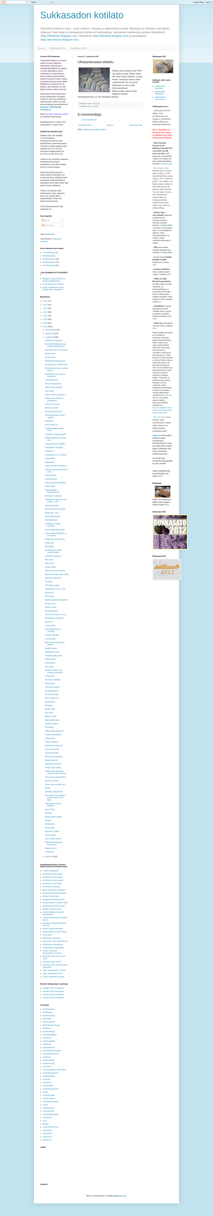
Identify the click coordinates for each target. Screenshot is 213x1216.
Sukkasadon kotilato (81, 15)
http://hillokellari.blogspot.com (58, 35)
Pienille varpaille (52, 635)
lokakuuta (49, 333)
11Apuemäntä (48, 1063)
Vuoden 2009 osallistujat (53, 994)
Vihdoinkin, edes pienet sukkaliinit (55, 375)
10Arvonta (47, 1038)
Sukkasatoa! (50, 663)
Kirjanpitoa (49, 546)
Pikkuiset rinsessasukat (55, 571)
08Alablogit (47, 256)
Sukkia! (48, 820)
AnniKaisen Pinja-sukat (52, 877)
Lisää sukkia (50, 625)
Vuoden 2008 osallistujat (53, 991)
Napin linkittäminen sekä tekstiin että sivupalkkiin (53, 288)
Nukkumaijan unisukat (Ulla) (55, 932)
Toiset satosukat (51, 753)
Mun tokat (49, 560)
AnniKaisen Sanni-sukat (53, 880)
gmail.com (168, 395)
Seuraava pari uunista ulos (56, 350)
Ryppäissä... (50, 462)
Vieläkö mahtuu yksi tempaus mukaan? (54, 671)
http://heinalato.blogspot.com (110, 35)
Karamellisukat (51, 611)
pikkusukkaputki (51, 505)
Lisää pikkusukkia (52, 516)
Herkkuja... (49, 705)
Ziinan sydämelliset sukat (53, 977)
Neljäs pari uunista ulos (55, 539)
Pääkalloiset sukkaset (54, 618)
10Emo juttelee (49, 1041)
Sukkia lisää (50, 738)
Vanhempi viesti (135, 125)
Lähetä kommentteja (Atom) (94, 129)
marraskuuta (50, 330)
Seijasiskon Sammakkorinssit (55, 941)
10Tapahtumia (49, 1047)
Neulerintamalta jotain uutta (56, 574)
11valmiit (46, 1079)
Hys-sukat (49, 667)
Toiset (47, 788)
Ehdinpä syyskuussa (53, 340)
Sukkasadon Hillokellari (160, 92)
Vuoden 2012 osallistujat (53, 998)
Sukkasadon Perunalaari (160, 98)
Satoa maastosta (52, 749)
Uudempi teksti (84, 125)
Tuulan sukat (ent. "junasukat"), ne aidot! (52, 952)
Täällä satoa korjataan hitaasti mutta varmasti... (56, 772)
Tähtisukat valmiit (52, 687)
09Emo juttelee (49, 1022)
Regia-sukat (50, 353)
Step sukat (49, 563)
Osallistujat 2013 (79, 48)
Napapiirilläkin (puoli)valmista (52, 491)
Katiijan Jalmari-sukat (52, 909)
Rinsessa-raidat (51, 408)
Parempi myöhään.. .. (54, 680)
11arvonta (47, 1066)
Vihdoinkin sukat (52, 652)
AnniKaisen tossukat (51, 887)
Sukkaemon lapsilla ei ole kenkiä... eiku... (56, 500)
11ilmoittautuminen (51, 1073)
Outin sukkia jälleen (53, 839)
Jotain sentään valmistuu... (56, 466)
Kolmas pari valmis (53, 767)
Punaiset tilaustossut (53, 411)
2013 (45, 305)
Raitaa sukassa (51, 760)
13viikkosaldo (48, 1108)
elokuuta (49, 856)
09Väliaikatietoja (50, 1035)
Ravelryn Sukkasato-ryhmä (56, 114)
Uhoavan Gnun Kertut (52, 962)
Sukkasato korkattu (53, 764)
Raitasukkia (50, 824)
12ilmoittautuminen (51, 1089)
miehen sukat (50, 607)
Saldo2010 (47, 1137)
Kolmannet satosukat (54, 745)
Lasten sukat (50, 567)
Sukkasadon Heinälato (160, 87)
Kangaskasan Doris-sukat (53, 899)
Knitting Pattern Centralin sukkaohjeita (53, 913)
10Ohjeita (47, 1044)
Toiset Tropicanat (52, 404)
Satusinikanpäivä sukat (55, 530)
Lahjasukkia (50, 458)
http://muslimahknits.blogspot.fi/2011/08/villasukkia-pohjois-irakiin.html (162, 410)
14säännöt (47, 1117)
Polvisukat (49, 727)
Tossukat (48, 581)
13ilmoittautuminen (51, 1101)
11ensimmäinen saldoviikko (54, 1070)
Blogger (123, 1196)
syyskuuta (49, 337)
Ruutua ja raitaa (51, 781)
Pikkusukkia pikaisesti (54, 731)
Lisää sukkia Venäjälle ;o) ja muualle (56, 534)
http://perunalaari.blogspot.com (59, 39)
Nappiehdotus (51, 648)
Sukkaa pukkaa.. (52, 742)
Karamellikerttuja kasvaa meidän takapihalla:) (55, 345)
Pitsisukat (49, 421)
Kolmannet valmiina (53, 496)
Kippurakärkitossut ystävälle (53, 630)
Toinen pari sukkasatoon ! (56, 777)
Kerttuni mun (50, 357)
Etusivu (41, 48)
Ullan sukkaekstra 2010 (53, 973)
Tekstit (47, 220)
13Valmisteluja (49, 1098)
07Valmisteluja (49, 252)
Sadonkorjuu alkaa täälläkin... (53, 804)
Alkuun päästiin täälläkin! (55, 483)
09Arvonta (47, 1019)
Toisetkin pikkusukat (53, 656)
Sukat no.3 (49, 593)
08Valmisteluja (49, 259)
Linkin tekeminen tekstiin (53, 284)
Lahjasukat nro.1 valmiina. (56, 455)
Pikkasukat (49, 596)
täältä (169, 225)
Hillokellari (54, 107)
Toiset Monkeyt (51, 380)
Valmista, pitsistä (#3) (54, 792)
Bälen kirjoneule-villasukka (54, 890)
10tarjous (47, 1057)
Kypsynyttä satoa (52, 720)
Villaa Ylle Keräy (158, 417)
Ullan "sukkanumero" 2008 (54, 970)
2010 (45, 316)
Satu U (90, 106)
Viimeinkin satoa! (52, 585)
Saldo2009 (47, 1133)
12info (45, 1092)
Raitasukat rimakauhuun (55, 361)
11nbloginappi (49, 1076)
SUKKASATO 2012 (51, 1127)
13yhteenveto (48, 1111)
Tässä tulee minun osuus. (56, 614)
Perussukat (49, 676)
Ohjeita (46, 1124)
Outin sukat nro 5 (52, 698)
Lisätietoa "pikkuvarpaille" (56, 434)
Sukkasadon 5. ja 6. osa (55, 589)
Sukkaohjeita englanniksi (53, 948)
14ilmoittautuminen (51, 1114)
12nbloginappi (49, 1095)
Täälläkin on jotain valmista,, (53, 525)
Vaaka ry (156, 435)
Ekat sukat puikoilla (53, 384)
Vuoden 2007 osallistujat (53, 988)
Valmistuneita (50, 475)
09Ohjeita (47, 1028)
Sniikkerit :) (49, 451)
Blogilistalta (50, 234)
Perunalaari (45, 110)
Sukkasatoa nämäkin (54, 447)
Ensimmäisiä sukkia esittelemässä (53, 551)
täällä (169, 274)
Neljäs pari (49, 543)
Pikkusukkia (50, 683)
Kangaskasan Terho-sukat (54, 906)
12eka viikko (48, 1086)
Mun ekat (49, 713)
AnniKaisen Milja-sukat (52, 874)
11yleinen (47, 1082)
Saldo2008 (47, 1130)
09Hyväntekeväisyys (51, 1025)
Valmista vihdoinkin (53, 578)
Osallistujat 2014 (58, 48)
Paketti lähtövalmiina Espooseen (54, 843)
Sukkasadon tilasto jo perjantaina (54, 399)
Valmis (96, 106)
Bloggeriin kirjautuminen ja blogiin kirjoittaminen (54, 280)
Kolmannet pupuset (53, 556)
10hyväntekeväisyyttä (52, 1051)
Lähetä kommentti (89, 120)
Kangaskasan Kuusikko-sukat (55, 903)
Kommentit (48, 225)
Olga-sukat (47, 935)
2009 (45, 319)
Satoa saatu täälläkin (54, 387)
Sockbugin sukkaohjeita (53, 944)
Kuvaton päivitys (52, 694)
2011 (45, 312)
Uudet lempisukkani (53, 735)
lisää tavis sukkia (52, 831)
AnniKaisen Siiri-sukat (52, 883)
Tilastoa (48, 813)
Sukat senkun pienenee (55, 395)
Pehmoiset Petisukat (53, 757)
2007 (45, 327)
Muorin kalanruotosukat (53, 928)
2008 (45, 323)
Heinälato (44, 107)
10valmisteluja (49, 265)
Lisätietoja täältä (166, 163)
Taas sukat (49, 391)
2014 (45, 301)
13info (45, 1105)
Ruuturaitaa (50, 702)
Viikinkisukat (50, 659)
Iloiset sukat (50, 709)
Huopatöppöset (51, 691)
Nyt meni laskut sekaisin (55, 509)
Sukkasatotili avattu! (53, 817)
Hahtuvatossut (51, 479)
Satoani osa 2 (51, 848)
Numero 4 (49, 622)
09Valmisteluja (49, 262)
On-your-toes (50, 604)
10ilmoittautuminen (51, 1054)
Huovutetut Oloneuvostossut (54, 893)
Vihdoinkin (49, 852)
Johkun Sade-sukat (51, 896)
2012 (45, 308)
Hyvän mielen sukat (160, 168)
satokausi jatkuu (52, 724)
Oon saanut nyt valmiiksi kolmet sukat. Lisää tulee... (55, 797)
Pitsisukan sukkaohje (52, 938)
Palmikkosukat (51, 520)
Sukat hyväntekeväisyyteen (56, 600)
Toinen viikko (50, 835)
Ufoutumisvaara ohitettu (55, 444)
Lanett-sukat (50, 639)
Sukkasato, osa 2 (52, 513)
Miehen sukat (50, 716)
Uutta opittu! (50, 486)
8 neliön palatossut (51, 871)
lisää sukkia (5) (51, 425)
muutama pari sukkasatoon (56, 364)
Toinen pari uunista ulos (55, 784)
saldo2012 (47, 1140)
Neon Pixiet (50, 809)
